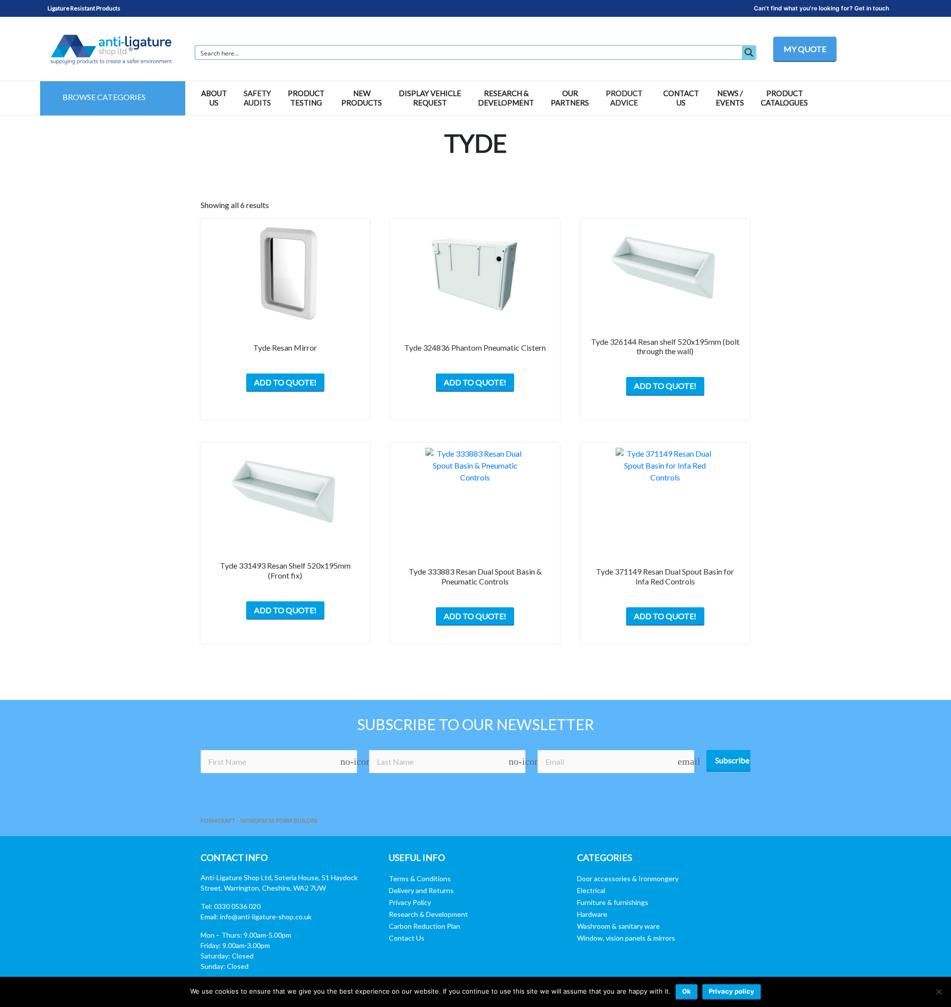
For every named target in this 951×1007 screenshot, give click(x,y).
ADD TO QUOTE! (285, 382)
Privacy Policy (410, 902)
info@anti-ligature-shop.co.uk (266, 916)
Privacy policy (731, 991)
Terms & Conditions (420, 878)
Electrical (591, 890)
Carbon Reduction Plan (424, 926)
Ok (686, 991)
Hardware (592, 914)
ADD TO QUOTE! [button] (475, 382)
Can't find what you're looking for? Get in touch (821, 8)
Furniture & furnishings (612, 902)
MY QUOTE (805, 48)
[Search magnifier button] (749, 52)
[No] (939, 992)
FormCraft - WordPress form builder (259, 820)
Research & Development (428, 914)
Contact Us (406, 938)
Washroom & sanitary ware (618, 926)
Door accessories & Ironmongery (628, 878)
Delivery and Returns (421, 890)
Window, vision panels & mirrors (626, 938)
